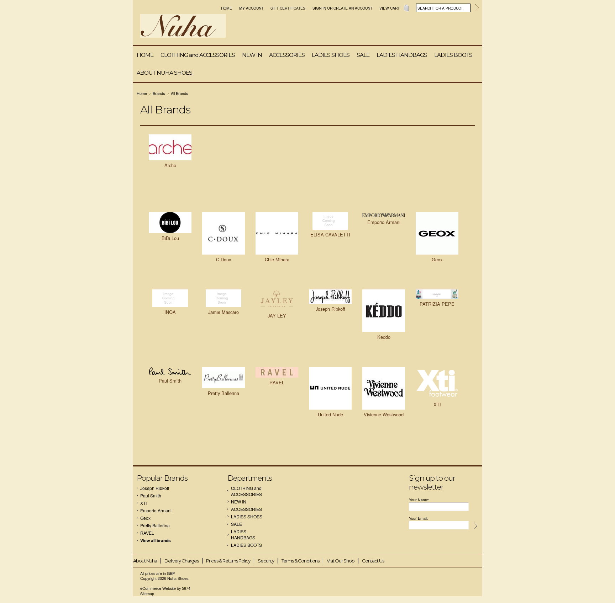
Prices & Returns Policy (228, 561)
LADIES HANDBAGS (402, 55)
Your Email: (418, 518)
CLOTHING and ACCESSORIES (198, 55)
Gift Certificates (287, 8)
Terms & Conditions (300, 561)
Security (266, 561)
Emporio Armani (383, 222)
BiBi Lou (170, 238)
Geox (437, 259)
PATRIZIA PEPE (437, 303)
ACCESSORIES (287, 55)
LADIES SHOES (330, 55)
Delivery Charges (181, 561)
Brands (159, 93)
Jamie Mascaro (223, 312)
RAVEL (276, 382)
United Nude (330, 414)
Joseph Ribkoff (330, 308)
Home (226, 8)
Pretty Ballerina (223, 393)
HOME (145, 55)
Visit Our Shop (340, 561)
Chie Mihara (277, 259)
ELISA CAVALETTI (330, 234)
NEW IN (252, 55)
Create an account (352, 8)
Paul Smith (170, 380)
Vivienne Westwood (384, 414)
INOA (170, 312)
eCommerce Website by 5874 (165, 588)
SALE (363, 55)
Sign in (319, 8)
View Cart (389, 8)
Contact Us (373, 561)
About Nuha (145, 561)
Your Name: (419, 499)
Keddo (383, 336)
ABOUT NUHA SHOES (164, 72)
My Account (251, 8)
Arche (170, 165)
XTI (437, 404)
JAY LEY (277, 315)
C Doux (223, 259)
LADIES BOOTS (453, 55)
